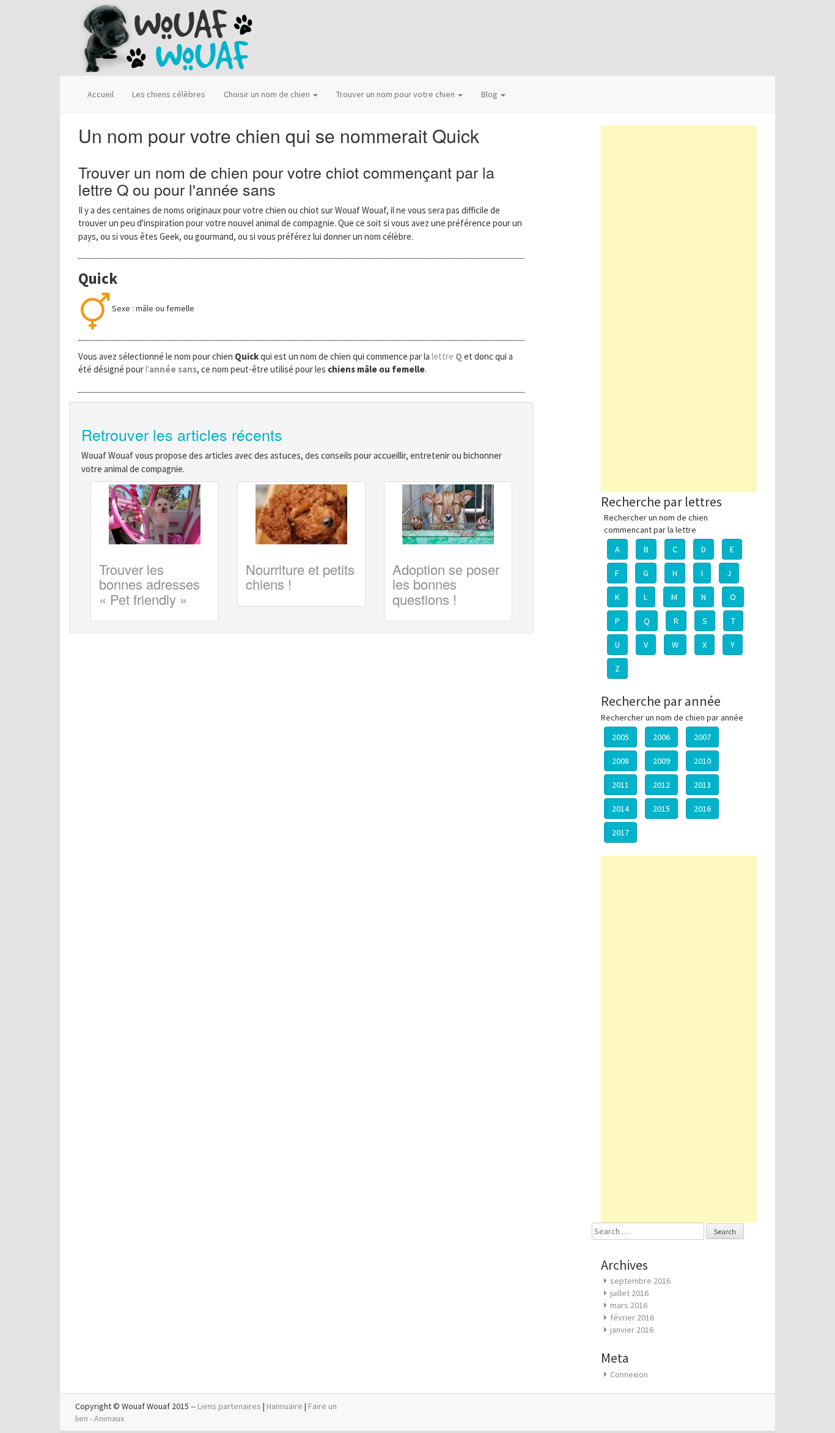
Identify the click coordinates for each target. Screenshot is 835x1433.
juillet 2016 (629, 1292)
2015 (661, 808)
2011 (620, 784)
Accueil (100, 94)
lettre (448, 356)
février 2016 (632, 1317)
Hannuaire (285, 1406)
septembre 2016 (640, 1280)
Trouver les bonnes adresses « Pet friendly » (149, 584)
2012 (661, 784)
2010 (702, 760)
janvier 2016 (631, 1329)
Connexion (629, 1374)
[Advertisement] (679, 308)
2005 (620, 736)
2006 (661, 736)
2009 (661, 760)
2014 (620, 808)
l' (171, 369)
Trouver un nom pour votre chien (396, 94)
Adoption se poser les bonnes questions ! (445, 584)
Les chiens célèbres (168, 94)
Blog (490, 94)
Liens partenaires (229, 1406)
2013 (702, 784)
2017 (620, 832)
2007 (702, 736)
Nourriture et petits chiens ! (300, 576)
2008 (620, 760)
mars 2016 (628, 1305)
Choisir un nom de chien (268, 94)
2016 (702, 808)
